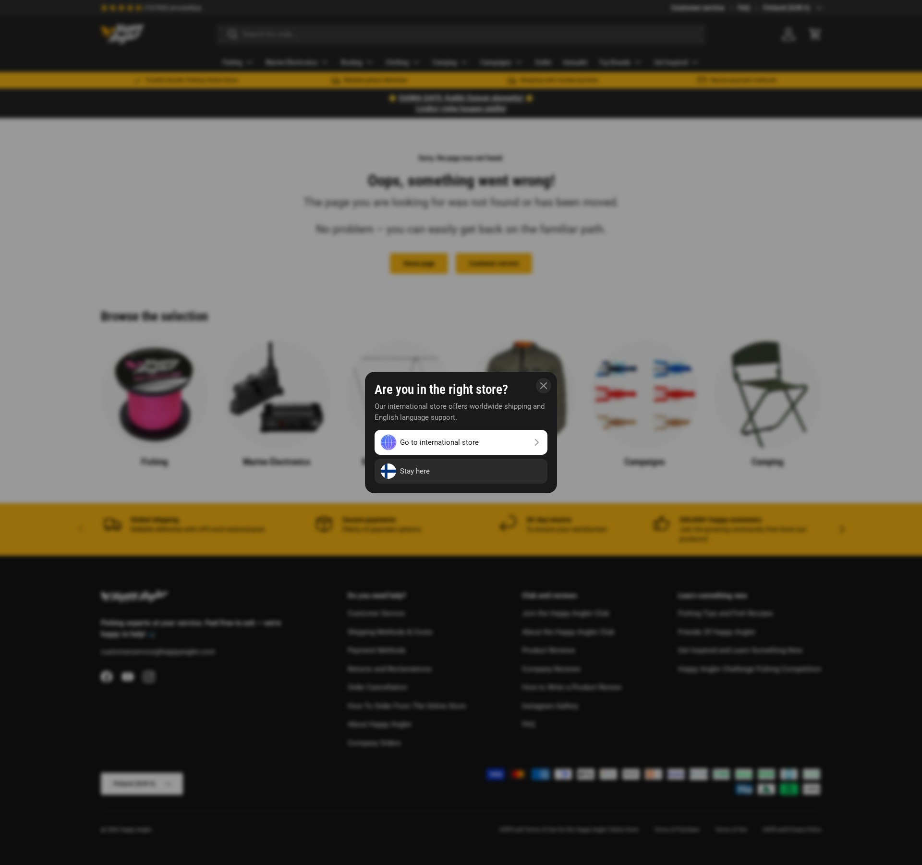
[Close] (543, 385)
